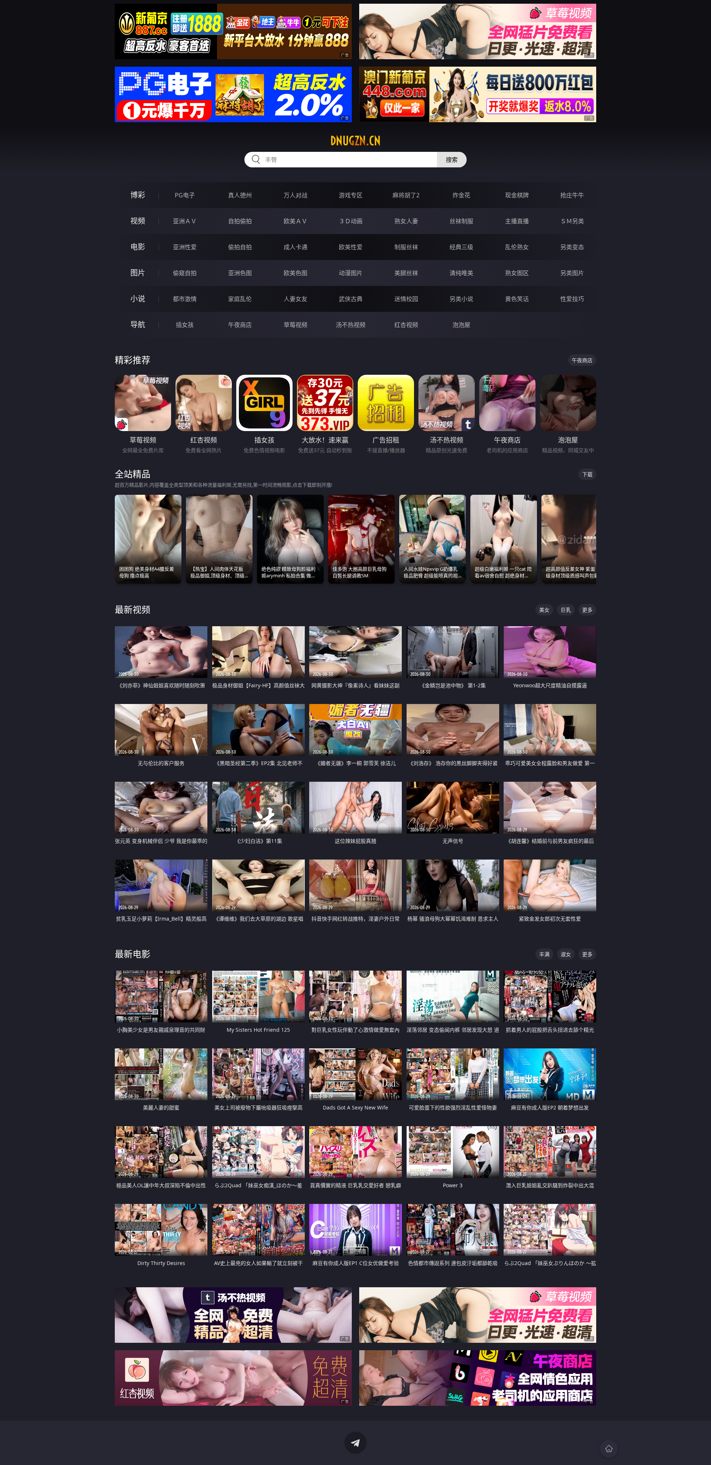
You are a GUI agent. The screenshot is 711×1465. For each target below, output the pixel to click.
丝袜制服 (461, 221)
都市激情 (185, 299)
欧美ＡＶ (295, 221)
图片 (137, 273)
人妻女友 (295, 299)
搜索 (452, 160)
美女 (544, 609)
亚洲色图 (240, 273)
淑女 (566, 954)
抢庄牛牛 (572, 195)
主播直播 (517, 221)
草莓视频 (295, 325)
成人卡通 (295, 247)
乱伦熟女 (517, 247)
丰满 (544, 954)
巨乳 (566, 609)
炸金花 (461, 195)
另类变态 (572, 247)
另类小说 (461, 299)
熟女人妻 (406, 221)
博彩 (137, 195)
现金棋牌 (517, 195)
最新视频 (132, 609)
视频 (137, 221)
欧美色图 (295, 273)
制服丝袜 (406, 247)
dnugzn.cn (355, 140)
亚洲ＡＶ (185, 221)
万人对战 (295, 195)
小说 (137, 299)
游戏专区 (351, 195)
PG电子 (185, 195)
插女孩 (185, 325)
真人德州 (240, 195)
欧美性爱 (351, 247)
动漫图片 (351, 273)
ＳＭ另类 (572, 221)
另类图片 (572, 273)
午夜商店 (240, 325)
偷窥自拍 (185, 273)
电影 (137, 247)
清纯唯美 (461, 273)
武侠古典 (351, 299)
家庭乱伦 (240, 299)
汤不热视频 (350, 325)
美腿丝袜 (406, 273)
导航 (137, 325)
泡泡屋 (461, 325)
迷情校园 (406, 299)
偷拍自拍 (240, 247)
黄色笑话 (517, 299)
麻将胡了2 (406, 195)
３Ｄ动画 (351, 221)
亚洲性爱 (185, 247)
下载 (587, 474)
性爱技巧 (572, 299)
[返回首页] (609, 1449)
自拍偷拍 (240, 221)
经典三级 (461, 247)
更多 (587, 609)
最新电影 (132, 954)
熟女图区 (517, 273)
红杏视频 (406, 325)
